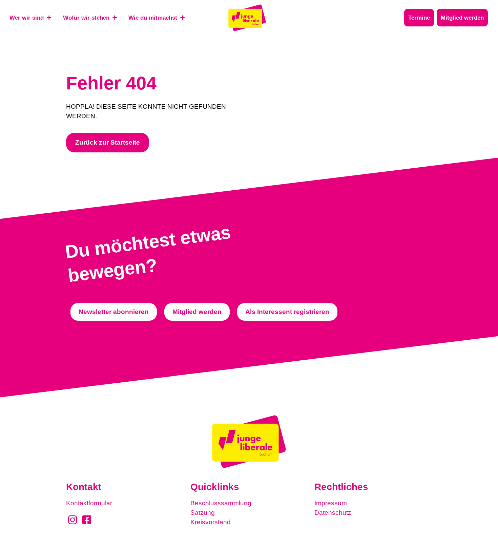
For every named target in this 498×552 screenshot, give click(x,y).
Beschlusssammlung (220, 503)
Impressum (330, 503)
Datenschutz (332, 512)
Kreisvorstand (210, 522)
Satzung (202, 512)
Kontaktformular (89, 503)
